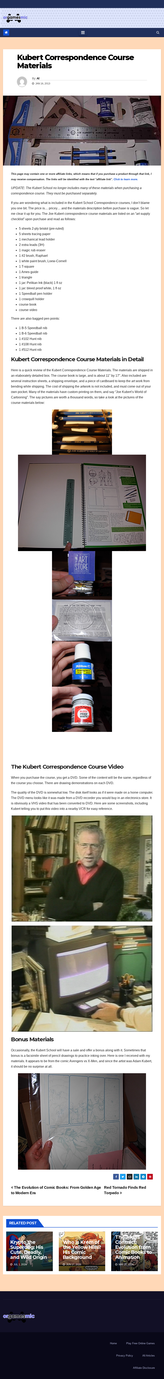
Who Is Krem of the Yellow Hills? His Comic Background (82, 1249)
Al (38, 78)
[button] (157, 32)
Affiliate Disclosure (144, 1367)
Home (113, 1343)
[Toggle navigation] (83, 33)
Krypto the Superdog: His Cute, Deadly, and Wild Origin (28, 1249)
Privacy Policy (124, 1355)
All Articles (148, 1355)
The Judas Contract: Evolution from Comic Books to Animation (133, 1247)
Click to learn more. (126, 179)
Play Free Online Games (140, 1343)
